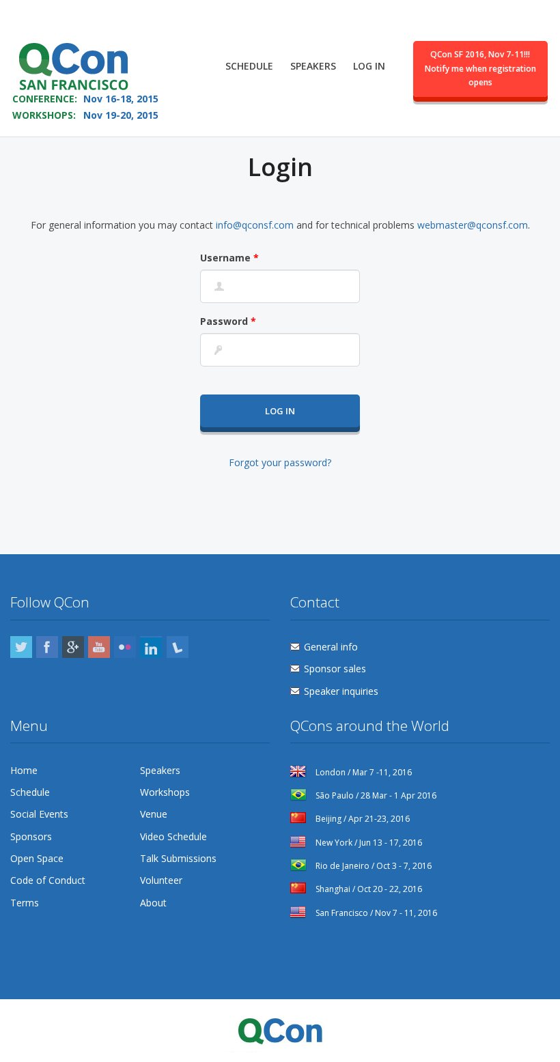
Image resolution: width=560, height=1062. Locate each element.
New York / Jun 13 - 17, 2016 (367, 842)
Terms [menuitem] (24, 902)
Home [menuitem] (24, 770)
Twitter (21, 647)
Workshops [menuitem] (165, 792)
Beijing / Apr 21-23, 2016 (361, 818)
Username (229, 257)
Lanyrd (177, 647)
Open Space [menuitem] (37, 858)
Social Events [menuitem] (39, 813)
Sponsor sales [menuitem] (335, 668)
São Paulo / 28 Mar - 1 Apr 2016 (374, 795)
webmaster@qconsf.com (472, 224)
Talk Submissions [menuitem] (178, 858)
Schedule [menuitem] (249, 65)
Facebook (47, 647)
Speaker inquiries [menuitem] (341, 691)
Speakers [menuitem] (313, 65)
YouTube (99, 647)
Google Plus (73, 647)
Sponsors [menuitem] (31, 836)
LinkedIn (151, 647)
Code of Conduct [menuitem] (47, 880)
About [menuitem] (153, 902)
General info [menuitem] (331, 646)
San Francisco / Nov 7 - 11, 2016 (375, 913)
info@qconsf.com (255, 224)
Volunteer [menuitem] (161, 880)
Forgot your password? (280, 462)
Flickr (125, 647)
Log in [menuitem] (369, 65)
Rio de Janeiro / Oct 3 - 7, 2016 (372, 866)
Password (228, 321)
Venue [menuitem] (153, 813)
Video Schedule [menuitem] (173, 836)
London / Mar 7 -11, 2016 (362, 772)
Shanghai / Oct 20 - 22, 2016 (367, 889)
